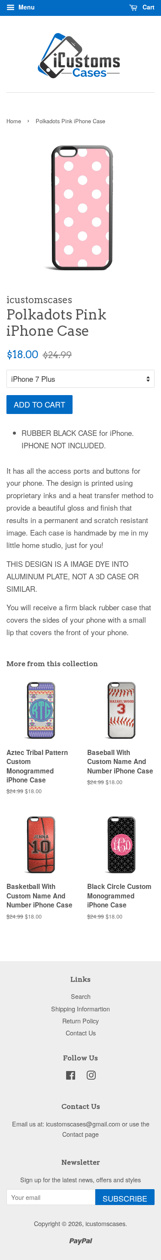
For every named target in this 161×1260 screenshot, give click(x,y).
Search (81, 996)
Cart (148, 7)
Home (13, 121)
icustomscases (105, 1223)
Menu (26, 7)
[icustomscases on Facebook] (71, 1076)
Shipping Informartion (80, 1008)
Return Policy (80, 1020)
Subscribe (125, 1198)
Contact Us (81, 1032)
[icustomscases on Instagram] (91, 1076)
